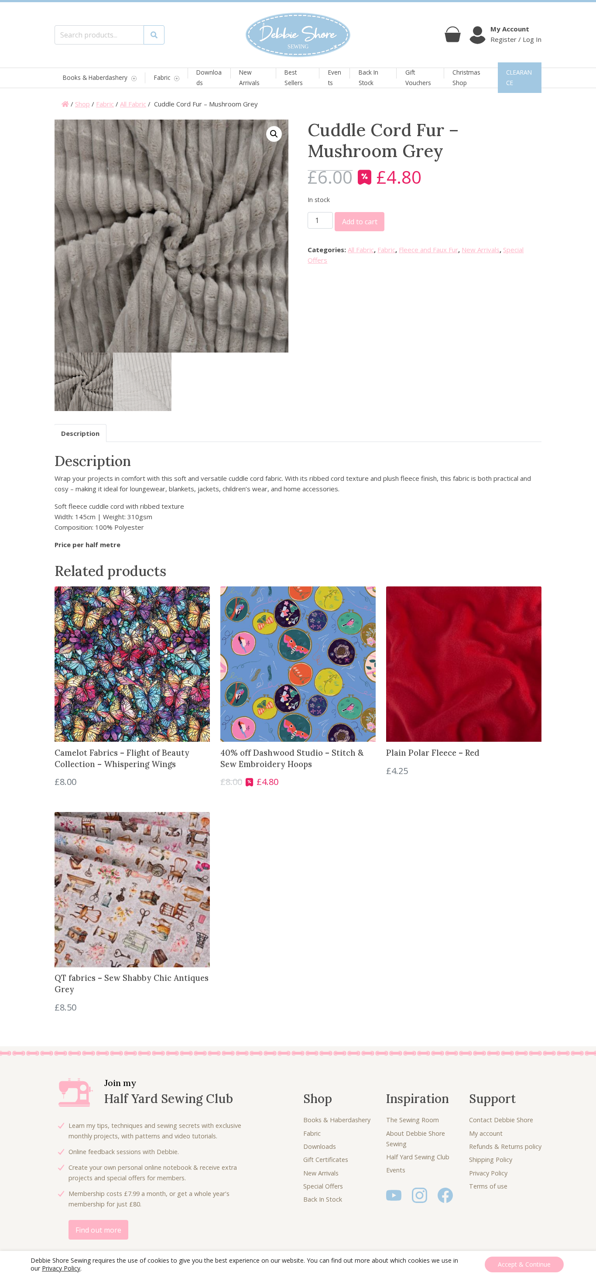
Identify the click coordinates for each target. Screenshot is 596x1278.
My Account (509, 28)
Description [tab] (80, 433)
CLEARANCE (519, 77)
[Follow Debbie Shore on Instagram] (419, 1194)
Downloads (209, 77)
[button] (274, 134)
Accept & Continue (524, 1264)
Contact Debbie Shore (501, 1120)
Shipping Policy (490, 1159)
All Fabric (133, 103)
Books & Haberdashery (95, 78)
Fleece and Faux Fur (428, 249)
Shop (82, 103)
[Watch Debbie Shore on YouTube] (393, 1194)
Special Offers (323, 1186)
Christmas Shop (466, 77)
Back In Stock (368, 77)
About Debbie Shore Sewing (415, 1138)
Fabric (162, 78)
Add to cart (359, 221)
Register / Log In (515, 39)
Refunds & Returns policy (505, 1146)
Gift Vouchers (418, 77)
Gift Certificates (325, 1159)
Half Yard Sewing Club (417, 1157)
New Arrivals (249, 77)
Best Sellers (293, 77)
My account (486, 1133)
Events (334, 77)
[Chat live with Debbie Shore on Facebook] (445, 1194)
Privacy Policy (488, 1173)
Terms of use (488, 1186)
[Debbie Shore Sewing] (298, 35)
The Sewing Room (412, 1120)
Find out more (98, 1230)
